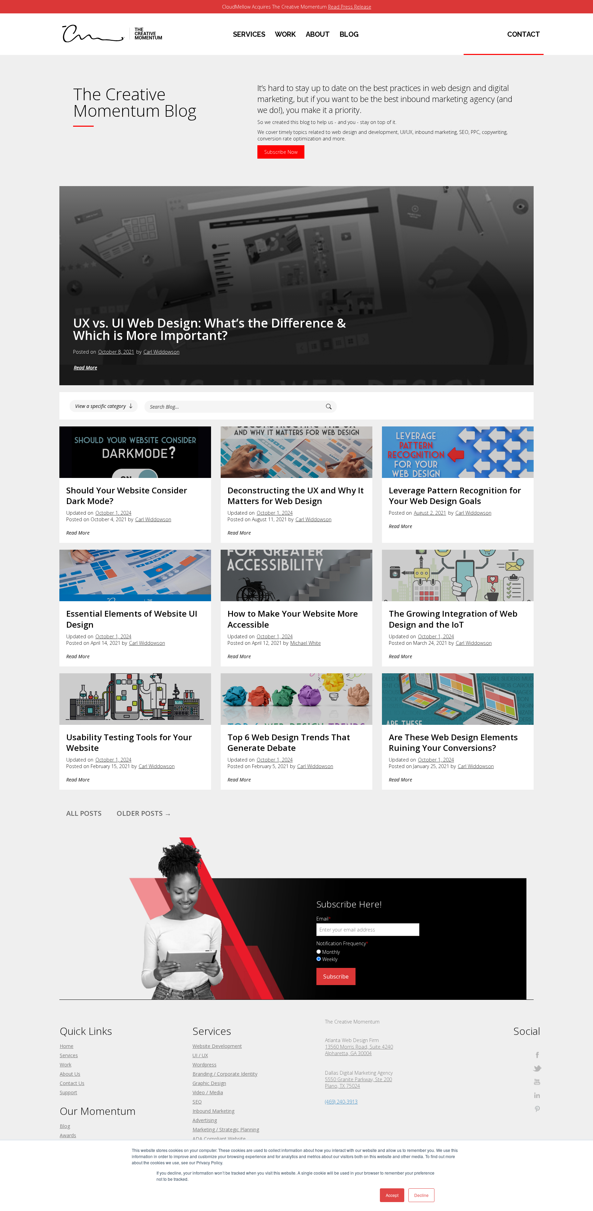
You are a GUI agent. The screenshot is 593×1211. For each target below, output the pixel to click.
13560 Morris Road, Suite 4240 (359, 1046)
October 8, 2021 (116, 352)
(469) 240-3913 (341, 1101)
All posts (84, 813)
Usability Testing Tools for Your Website (129, 742)
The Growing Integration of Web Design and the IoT (453, 619)
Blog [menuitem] (349, 34)
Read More (85, 367)
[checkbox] (411, 955)
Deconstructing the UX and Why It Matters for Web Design (296, 495)
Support (68, 1092)
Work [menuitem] (285, 34)
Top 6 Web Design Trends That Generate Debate (289, 742)
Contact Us (72, 1083)
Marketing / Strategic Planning (226, 1129)
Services (69, 1055)
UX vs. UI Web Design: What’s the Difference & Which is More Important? (209, 329)
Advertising (205, 1120)
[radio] (411, 951)
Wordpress (205, 1064)
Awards (68, 1135)
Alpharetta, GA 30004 (348, 1053)
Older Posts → (144, 813)
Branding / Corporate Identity (225, 1074)
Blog (65, 1126)
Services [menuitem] (249, 34)
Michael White (305, 643)
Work (65, 1064)
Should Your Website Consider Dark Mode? (126, 495)
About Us (70, 1074)
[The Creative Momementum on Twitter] (537, 1068)
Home (66, 1046)
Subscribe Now (281, 152)
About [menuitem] (318, 34)
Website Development (217, 1046)
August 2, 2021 (430, 513)
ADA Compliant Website (219, 1138)
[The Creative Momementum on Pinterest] (537, 1108)
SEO (197, 1101)
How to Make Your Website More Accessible (293, 619)
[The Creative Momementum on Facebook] (537, 1055)
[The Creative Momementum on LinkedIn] (537, 1095)
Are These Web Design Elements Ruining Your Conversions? (453, 742)
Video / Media (208, 1092)
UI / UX (200, 1055)
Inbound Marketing (213, 1111)
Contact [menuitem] (523, 34)
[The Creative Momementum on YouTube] (537, 1081)
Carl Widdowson (161, 352)
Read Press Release (349, 6)
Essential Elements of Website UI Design (131, 619)
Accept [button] (392, 1195)
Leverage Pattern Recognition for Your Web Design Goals (455, 495)
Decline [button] (421, 1195)
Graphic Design (209, 1083)
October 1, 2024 (113, 513)
